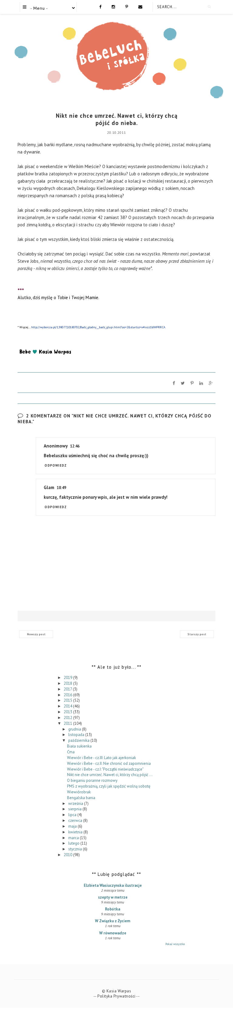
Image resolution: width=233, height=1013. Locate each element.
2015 (68, 700)
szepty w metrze (112, 897)
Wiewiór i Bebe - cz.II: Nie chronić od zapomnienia (109, 763)
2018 (68, 683)
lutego (74, 843)
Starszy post (196, 634)
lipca (72, 814)
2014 (68, 706)
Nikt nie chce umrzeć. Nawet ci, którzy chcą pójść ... (110, 774)
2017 (68, 689)
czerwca (75, 820)
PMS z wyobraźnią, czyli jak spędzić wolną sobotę (108, 786)
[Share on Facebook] (174, 383)
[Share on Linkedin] (201, 383)
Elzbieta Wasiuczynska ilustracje (113, 885)
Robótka (112, 909)
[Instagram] (113, 6)
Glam (49, 487)
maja (73, 826)
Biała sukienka (79, 746)
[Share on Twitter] (183, 383)
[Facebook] (100, 6)
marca (74, 837)
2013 (68, 711)
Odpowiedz (56, 465)
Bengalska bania (81, 797)
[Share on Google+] (210, 383)
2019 (68, 677)
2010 (68, 854)
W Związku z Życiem (112, 921)
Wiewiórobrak (79, 792)
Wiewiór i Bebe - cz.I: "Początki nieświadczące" (105, 769)
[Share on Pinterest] (192, 383)
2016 (68, 694)
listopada (76, 734)
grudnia (75, 729)
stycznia (75, 849)
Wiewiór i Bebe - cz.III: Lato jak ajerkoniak (101, 757)
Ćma (71, 752)
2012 (68, 717)
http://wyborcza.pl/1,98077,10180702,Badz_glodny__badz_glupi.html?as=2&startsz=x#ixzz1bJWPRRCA (98, 327)
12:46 (74, 446)
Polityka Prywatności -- (118, 996)
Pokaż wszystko (175, 944)
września (76, 803)
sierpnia (75, 809)
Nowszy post (36, 634)
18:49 (61, 487)
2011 (68, 723)
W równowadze (112, 933)
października (79, 740)
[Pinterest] (127, 6)
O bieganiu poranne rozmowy (92, 780)
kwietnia (75, 832)
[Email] (140, 6)
